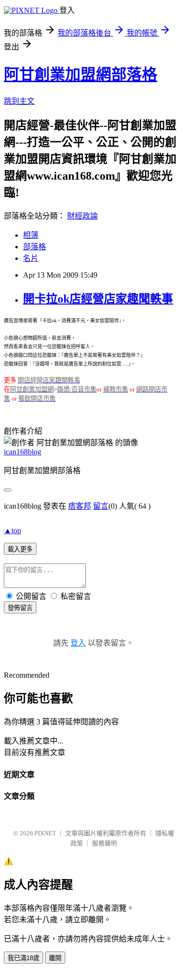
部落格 (34, 247)
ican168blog (22, 452)
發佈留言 (20, 607)
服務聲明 (104, 843)
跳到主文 (19, 101)
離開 (55, 958)
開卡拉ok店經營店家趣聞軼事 (98, 299)
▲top (12, 530)
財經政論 (82, 216)
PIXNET (45, 833)
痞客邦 (79, 506)
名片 (30, 258)
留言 (100, 506)
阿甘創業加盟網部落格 (80, 74)
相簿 (30, 235)
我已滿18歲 (23, 958)
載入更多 (20, 549)
